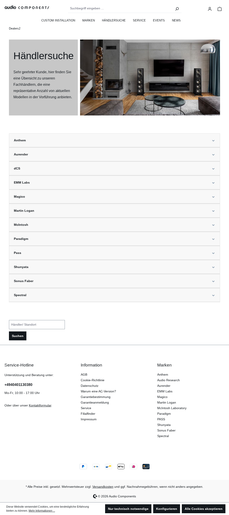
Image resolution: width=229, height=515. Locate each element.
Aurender (163, 385)
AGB (84, 374)
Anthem (162, 374)
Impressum (89, 419)
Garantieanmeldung (95, 402)
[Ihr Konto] (210, 8)
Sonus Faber (166, 430)
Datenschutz (89, 385)
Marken (164, 365)
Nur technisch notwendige (128, 509)
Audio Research (168, 380)
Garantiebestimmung (95, 397)
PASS (161, 419)
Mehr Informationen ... (42, 510)
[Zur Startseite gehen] (24, 7)
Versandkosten (102, 486)
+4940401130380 (18, 385)
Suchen (17, 336)
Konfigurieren (166, 509)
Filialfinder (88, 413)
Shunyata (164, 425)
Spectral (163, 436)
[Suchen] (177, 8)
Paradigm (164, 413)
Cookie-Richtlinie (92, 380)
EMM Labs (164, 391)
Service (86, 408)
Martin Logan (166, 402)
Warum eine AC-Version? (98, 391)
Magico (162, 397)
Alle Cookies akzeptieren (204, 509)
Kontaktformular (40, 405)
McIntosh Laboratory (172, 408)
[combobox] (120, 8)
